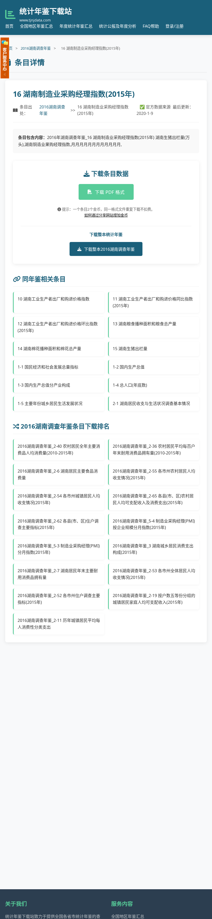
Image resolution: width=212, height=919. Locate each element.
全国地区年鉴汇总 (36, 26)
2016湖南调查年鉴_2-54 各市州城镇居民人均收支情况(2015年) (59, 499)
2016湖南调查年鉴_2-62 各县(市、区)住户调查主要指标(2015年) (58, 524)
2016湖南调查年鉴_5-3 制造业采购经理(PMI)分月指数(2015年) (59, 549)
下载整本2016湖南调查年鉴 (109, 249)
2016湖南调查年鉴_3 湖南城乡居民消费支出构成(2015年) (153, 549)
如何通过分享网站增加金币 (106, 215)
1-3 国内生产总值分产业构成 (44, 385)
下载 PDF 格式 (110, 192)
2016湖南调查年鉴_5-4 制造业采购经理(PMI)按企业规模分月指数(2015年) (154, 524)
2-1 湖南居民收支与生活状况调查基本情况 (151, 403)
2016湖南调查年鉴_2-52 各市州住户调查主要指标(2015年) (59, 599)
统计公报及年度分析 (117, 26)
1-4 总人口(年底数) (130, 385)
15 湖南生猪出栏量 (130, 348)
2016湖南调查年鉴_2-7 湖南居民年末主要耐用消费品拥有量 (58, 574)
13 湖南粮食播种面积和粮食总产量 (144, 324)
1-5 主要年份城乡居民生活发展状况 (50, 403)
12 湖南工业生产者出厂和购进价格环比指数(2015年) (58, 327)
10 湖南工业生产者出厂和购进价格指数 (53, 299)
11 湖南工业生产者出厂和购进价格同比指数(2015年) (153, 302)
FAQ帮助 (151, 26)
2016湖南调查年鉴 (36, 48)
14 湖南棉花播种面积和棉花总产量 (49, 348)
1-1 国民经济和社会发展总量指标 (48, 367)
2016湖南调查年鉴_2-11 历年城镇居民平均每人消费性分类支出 (59, 623)
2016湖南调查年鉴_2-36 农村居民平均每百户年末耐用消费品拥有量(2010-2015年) (154, 449)
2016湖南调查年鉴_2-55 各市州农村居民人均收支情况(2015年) (154, 474)
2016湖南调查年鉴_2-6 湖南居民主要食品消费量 (58, 474)
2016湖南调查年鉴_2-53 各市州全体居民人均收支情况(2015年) (154, 574)
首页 (9, 26)
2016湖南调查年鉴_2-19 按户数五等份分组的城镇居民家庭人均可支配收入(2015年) (154, 599)
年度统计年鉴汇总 (76, 26)
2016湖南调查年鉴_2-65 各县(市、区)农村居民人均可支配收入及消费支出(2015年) (153, 499)
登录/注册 (174, 26)
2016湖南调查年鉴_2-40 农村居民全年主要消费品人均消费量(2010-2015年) (59, 449)
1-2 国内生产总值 (129, 367)
